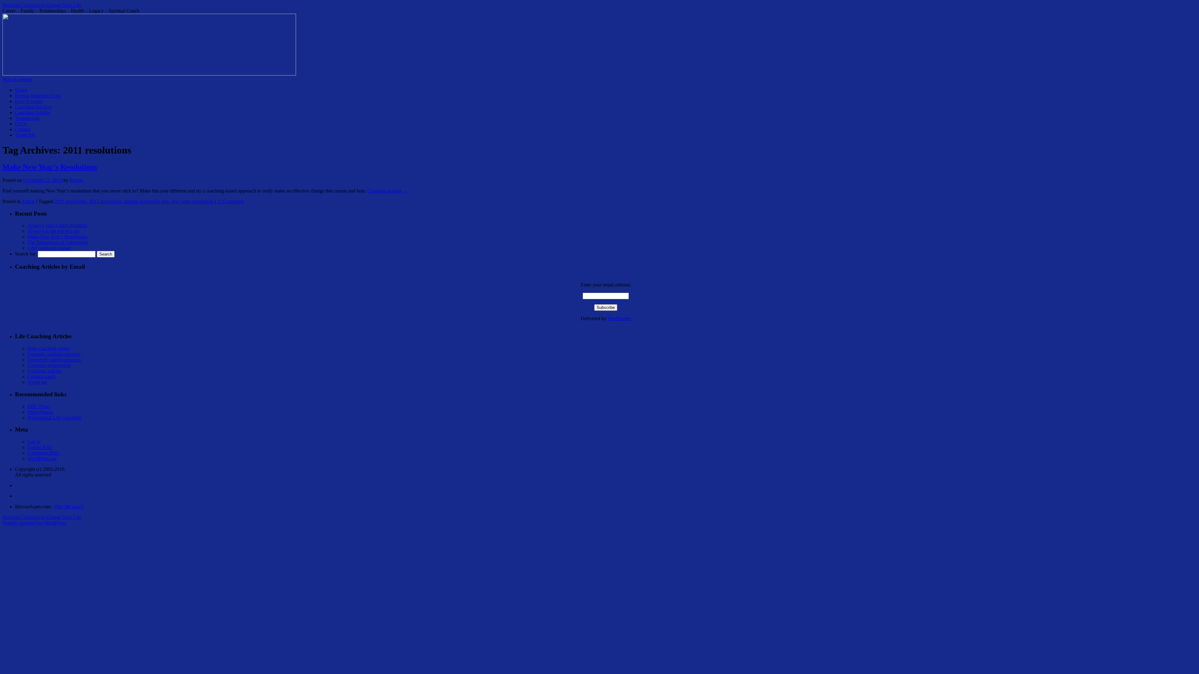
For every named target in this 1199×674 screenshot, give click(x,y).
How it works (28, 101)
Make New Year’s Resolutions (49, 167)
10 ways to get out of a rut (53, 231)
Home (21, 90)
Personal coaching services (53, 354)
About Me (25, 135)
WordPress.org (42, 458)
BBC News (39, 406)
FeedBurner (619, 318)
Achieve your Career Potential (57, 225)
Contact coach (41, 376)
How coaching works (48, 348)
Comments (43, 453)
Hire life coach (69, 506)
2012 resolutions (105, 201)
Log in (34, 441)
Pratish (76, 180)
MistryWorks (40, 412)
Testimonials (27, 118)
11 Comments (230, 201)
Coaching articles (44, 371)
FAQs (21, 123)
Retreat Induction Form (38, 95)
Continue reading (388, 190)
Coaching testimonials (49, 365)
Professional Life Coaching (54, 417)
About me (37, 382)
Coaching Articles (32, 112)
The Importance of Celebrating (57, 242)
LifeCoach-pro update (49, 248)
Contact (22, 129)
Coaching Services (33, 107)
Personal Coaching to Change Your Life (41, 5)
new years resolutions (192, 201)
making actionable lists (146, 201)
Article (28, 201)
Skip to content (17, 79)
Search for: (26, 253)
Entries (39, 447)
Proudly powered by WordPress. (34, 522)
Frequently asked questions (54, 359)
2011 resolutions (70, 201)
